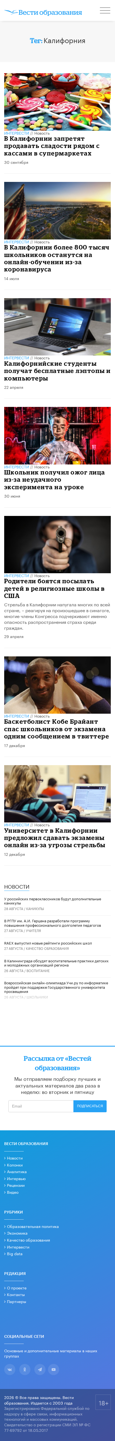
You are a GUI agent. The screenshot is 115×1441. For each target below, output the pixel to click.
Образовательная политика (33, 1226)
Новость (42, 133)
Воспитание (38, 970)
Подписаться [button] (90, 1106)
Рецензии (16, 1185)
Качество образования (47, 948)
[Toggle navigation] (105, 11)
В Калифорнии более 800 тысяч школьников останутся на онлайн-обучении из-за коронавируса (57, 258)
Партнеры (16, 1301)
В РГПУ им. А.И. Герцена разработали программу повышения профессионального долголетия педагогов (52, 923)
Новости (15, 1158)
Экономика (17, 1233)
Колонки (15, 1164)
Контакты (16, 1294)
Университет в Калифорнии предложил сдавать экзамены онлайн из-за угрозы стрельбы (55, 838)
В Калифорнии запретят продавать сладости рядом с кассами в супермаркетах (52, 146)
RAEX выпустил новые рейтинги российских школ (48, 942)
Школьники (37, 996)
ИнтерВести (16, 133)
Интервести (18, 1247)
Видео (12, 1192)
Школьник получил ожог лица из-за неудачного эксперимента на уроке (54, 479)
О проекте (17, 1287)
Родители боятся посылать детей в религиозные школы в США (54, 588)
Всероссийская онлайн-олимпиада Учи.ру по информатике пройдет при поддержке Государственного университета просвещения (56, 987)
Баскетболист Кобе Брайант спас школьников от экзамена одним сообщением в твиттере (56, 729)
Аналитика (17, 1171)
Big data (15, 1253)
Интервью (16, 1178)
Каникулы (35, 908)
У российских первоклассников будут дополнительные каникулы (52, 901)
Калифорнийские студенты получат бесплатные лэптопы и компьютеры (57, 371)
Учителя (33, 930)
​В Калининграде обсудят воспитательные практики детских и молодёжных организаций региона (56, 963)
